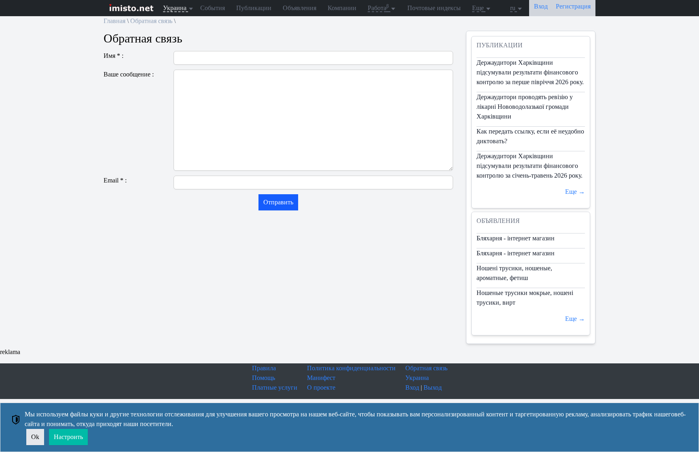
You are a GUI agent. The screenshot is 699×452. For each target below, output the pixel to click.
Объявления (299, 7)
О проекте (321, 387)
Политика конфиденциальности (351, 368)
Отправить (278, 202)
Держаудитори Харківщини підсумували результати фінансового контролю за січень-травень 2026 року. (529, 166)
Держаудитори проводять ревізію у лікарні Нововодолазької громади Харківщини (525, 106)
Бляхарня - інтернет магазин (516, 238)
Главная (114, 20)
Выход (433, 387)
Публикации (253, 7)
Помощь (263, 377)
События (212, 7)
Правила (264, 368)
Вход (412, 387)
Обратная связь (151, 20)
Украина (417, 377)
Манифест (321, 377)
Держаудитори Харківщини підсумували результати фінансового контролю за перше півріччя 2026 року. (530, 72)
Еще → (575, 191)
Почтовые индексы (434, 7)
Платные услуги (274, 387)
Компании (342, 7)
